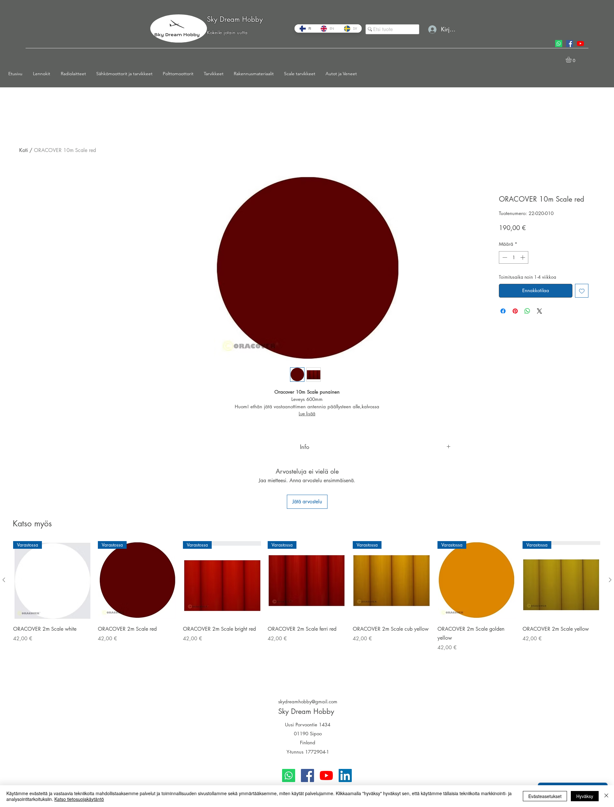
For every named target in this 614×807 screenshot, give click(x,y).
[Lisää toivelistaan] (582, 291)
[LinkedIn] (345, 775)
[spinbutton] (513, 257)
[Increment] (523, 257)
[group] (307, 609)
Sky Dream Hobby (235, 19)
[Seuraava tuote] (610, 580)
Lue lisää (307, 414)
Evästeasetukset (545, 796)
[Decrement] (504, 257)
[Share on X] (539, 311)
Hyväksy (584, 796)
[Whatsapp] (558, 43)
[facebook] (569, 43)
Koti (23, 150)
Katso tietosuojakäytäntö (79, 799)
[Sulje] (606, 796)
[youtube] (580, 43)
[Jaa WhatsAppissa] (527, 311)
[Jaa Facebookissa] (503, 311)
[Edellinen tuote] (4, 580)
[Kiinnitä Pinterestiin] (515, 311)
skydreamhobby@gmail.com (307, 702)
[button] (44, 73)
